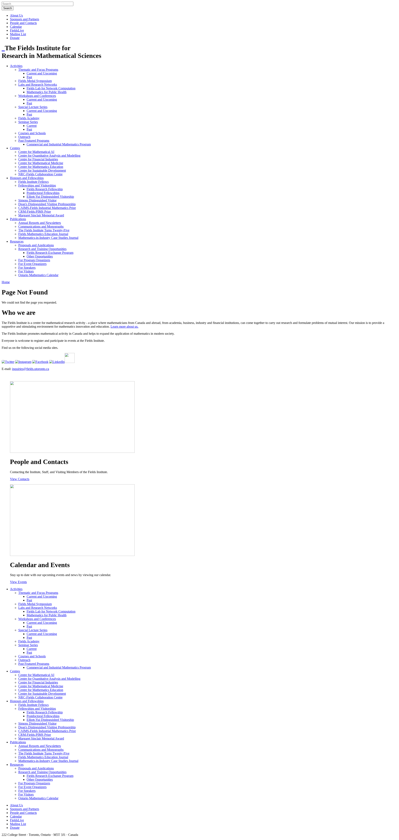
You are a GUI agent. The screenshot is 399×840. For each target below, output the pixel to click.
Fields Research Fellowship (45, 189)
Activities (16, 66)
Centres (15, 148)
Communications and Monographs (41, 226)
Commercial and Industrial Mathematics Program (59, 144)
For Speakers (27, 267)
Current (32, 125)
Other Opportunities (40, 256)
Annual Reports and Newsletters (39, 223)
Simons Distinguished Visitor (37, 200)
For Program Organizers (34, 260)
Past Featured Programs (33, 140)
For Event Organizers (32, 264)
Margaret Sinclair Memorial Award (41, 215)
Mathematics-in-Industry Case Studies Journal (48, 237)
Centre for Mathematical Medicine (40, 163)
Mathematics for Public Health (46, 92)
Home (6, 282)
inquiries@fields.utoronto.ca (30, 369)
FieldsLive (17, 30)
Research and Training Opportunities (42, 249)
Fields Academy (28, 118)
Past (29, 77)
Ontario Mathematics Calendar (38, 275)
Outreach (24, 137)
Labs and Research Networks (37, 84)
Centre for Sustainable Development (42, 170)
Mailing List (18, 34)
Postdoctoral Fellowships (43, 193)
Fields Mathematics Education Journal (43, 234)
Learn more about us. (124, 326)
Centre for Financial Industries (38, 159)
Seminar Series (28, 122)
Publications (18, 219)
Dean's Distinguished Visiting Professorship (47, 204)
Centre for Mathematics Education (40, 166)
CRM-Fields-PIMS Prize (34, 211)
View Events (18, 582)
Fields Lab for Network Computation (51, 88)
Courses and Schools (32, 133)
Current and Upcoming (42, 73)
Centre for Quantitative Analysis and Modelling (49, 155)
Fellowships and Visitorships (37, 185)
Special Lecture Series (32, 107)
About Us (16, 15)
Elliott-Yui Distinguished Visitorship (50, 196)
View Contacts (19, 479)
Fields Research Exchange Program (50, 252)
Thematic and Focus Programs (38, 69)
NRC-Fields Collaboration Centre (40, 174)
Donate (15, 38)
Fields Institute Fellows (33, 181)
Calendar (16, 26)
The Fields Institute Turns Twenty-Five (43, 230)
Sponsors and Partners (24, 19)
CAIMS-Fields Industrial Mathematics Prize (47, 208)
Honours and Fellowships (27, 178)
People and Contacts (23, 23)
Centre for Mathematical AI (36, 152)
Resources (16, 241)
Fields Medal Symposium (35, 81)
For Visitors (26, 271)
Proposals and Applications (36, 245)
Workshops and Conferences (37, 96)
